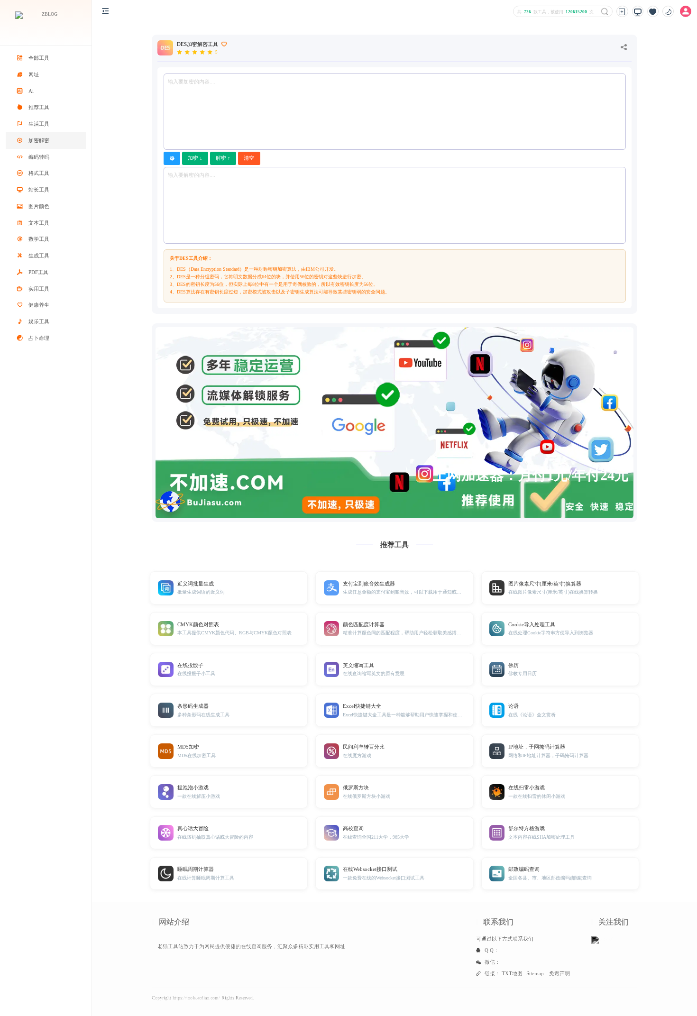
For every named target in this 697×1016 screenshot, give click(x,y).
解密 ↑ (223, 158)
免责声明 (559, 973)
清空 (249, 158)
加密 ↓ (195, 158)
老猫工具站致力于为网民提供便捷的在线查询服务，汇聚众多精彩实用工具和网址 (251, 946)
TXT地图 (512, 973)
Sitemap (535, 973)
